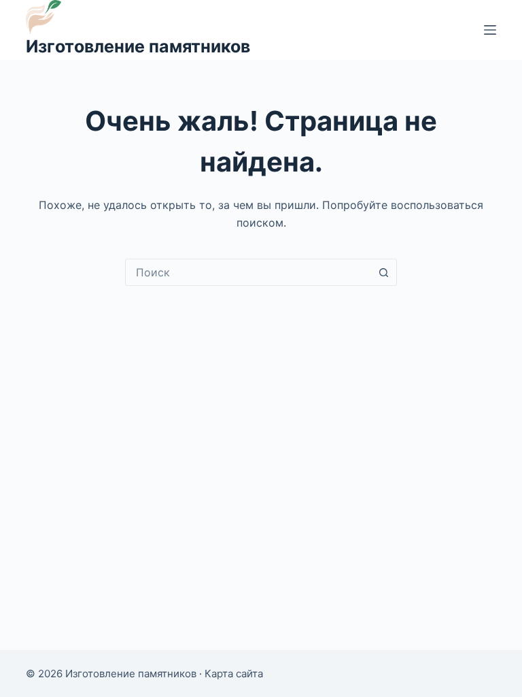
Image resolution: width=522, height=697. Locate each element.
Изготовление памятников (138, 46)
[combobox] (248, 272)
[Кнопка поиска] (383, 272)
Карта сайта (234, 673)
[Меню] (490, 30)
